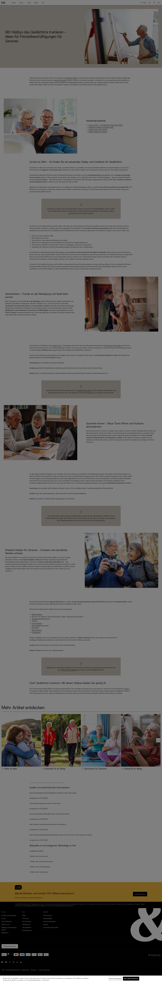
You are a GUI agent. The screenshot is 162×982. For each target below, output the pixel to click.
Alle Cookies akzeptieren (131, 978)
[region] (81, 979)
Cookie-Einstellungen (115, 978)
